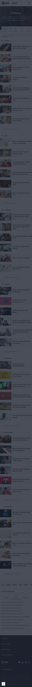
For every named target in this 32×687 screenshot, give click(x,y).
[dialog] (16, 343)
